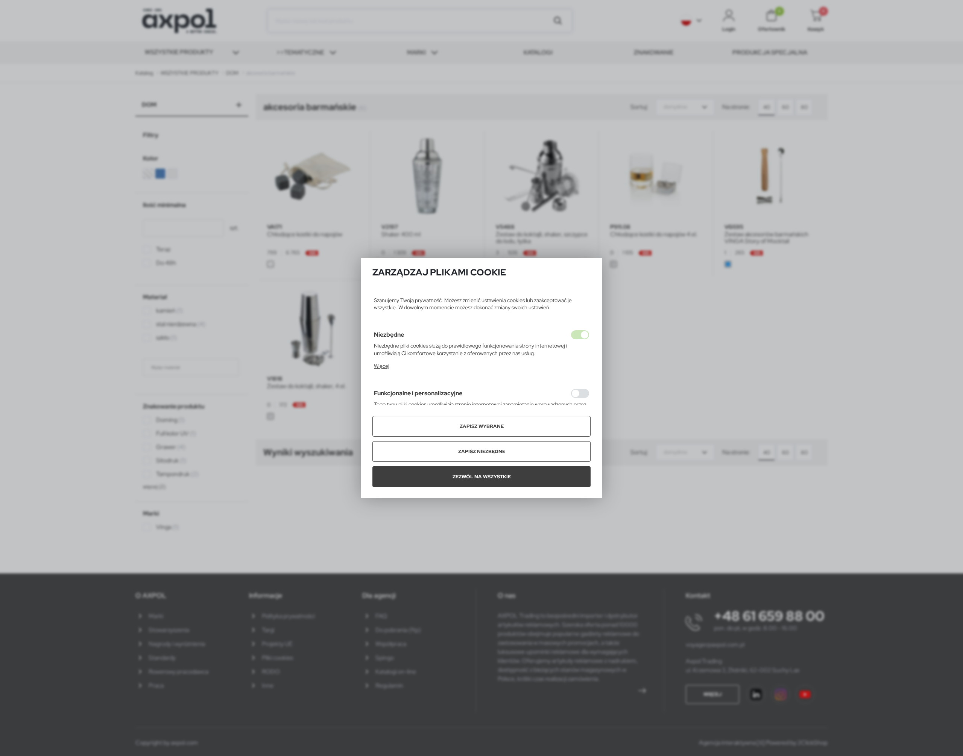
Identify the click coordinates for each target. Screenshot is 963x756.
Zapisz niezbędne (481, 451)
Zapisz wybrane (482, 426)
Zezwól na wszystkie (482, 476)
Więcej (381, 366)
